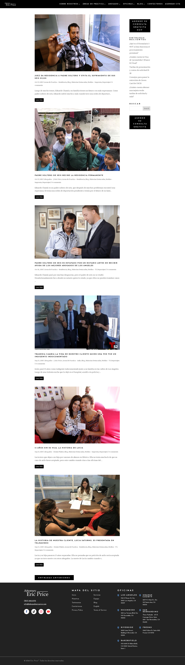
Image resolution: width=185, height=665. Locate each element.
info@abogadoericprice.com (35, 604)
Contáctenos (155, 4)
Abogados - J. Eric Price (53, 179)
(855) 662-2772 (30, 601)
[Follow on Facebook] (26, 611)
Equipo (96, 599)
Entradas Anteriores (54, 578)
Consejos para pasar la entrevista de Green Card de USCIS (139, 80)
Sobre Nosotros (69, 4)
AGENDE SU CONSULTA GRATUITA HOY (140, 25)
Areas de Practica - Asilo (72, 361)
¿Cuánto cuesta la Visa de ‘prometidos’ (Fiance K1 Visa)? (139, 60)
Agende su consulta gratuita (140, 122)
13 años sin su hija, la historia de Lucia (59, 448)
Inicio (74, 595)
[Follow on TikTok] (33, 611)
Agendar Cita (172, 4)
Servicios (97, 595)
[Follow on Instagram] (41, 611)
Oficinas (128, 4)
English (96, 606)
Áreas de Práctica (93, 4)
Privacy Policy (77, 610)
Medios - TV (92, 269)
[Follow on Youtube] (48, 611)
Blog (140, 4)
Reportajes (106, 82)
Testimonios (76, 603)
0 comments (56, 182)
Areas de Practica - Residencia (55, 82)
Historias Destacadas (79, 82)
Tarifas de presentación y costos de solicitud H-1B (139, 70)
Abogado (113, 4)
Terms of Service (100, 610)
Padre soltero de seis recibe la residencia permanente (69, 175)
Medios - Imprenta (95, 82)
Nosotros (75, 599)
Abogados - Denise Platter (54, 452)
